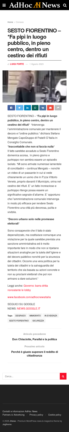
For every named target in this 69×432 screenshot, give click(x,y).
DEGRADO (20, 315)
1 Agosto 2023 (36, 64)
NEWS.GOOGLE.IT (28, 308)
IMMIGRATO (35, 315)
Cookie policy (54, 414)
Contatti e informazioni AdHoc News (20, 411)
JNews (13, 420)
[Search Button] (63, 376)
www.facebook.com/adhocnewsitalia (29, 297)
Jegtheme (7, 424)
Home (10, 21)
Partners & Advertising (13, 414)
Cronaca (20, 21)
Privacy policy (36, 414)
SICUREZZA (38, 320)
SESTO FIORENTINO (19, 320)
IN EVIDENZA (51, 315)
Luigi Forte (17, 64)
